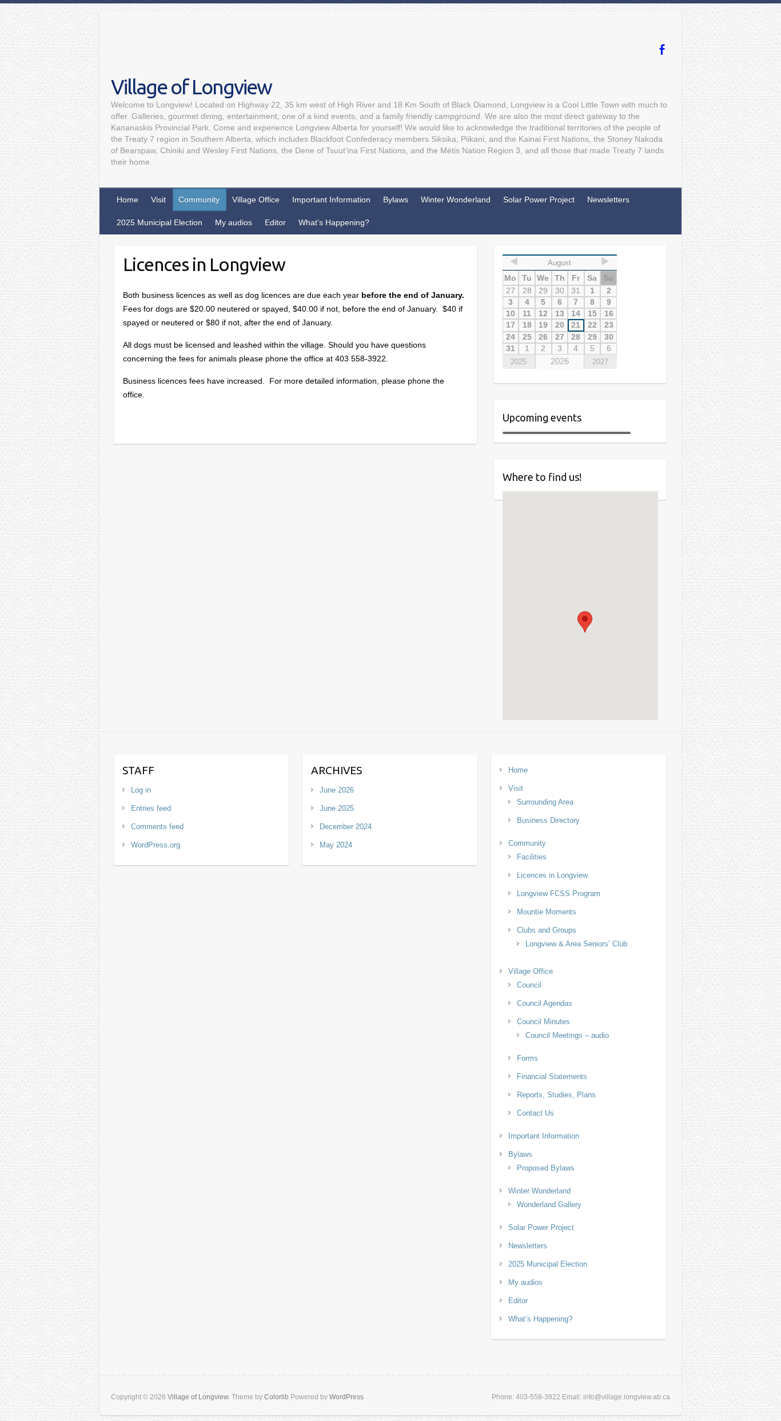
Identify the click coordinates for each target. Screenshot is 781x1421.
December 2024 (346, 826)
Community (199, 199)
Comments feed (157, 826)
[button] (584, 621)
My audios (233, 222)
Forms (527, 1058)
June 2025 (337, 808)
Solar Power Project (539, 199)
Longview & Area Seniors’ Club (576, 944)
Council (529, 985)
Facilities (532, 857)
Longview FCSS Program (558, 893)
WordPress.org (155, 845)
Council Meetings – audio (567, 1035)
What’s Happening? (333, 222)
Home (127, 199)
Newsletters (608, 199)
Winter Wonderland (456, 199)
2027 (600, 361)
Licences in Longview (552, 875)
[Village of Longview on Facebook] (662, 49)
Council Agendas (544, 1003)
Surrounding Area (545, 802)
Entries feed (151, 808)
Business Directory (548, 820)
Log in (141, 790)
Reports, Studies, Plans (556, 1094)
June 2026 (337, 790)
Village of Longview (191, 86)
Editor (275, 222)
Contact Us (535, 1113)
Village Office (256, 199)
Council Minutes (543, 1021)
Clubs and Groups (546, 930)
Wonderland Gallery (549, 1204)
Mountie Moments (546, 911)
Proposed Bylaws (546, 1168)
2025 (519, 361)
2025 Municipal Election (159, 222)
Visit (158, 199)
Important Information (331, 199)
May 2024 (336, 845)
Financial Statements (552, 1076)
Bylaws (395, 199)
